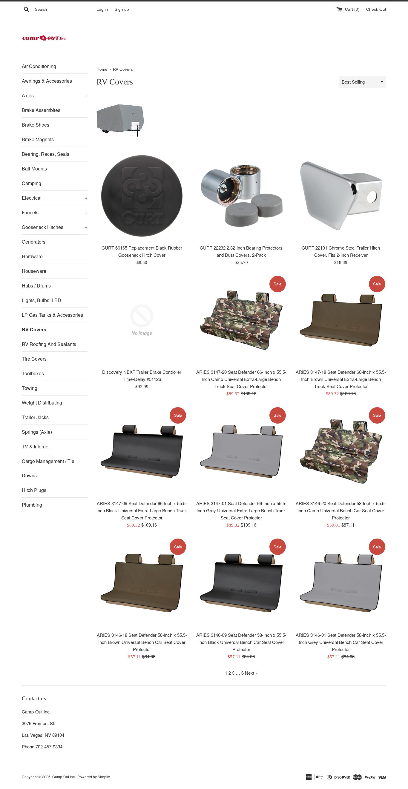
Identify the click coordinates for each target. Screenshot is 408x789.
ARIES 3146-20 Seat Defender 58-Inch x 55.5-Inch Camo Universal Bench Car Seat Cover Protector (341, 510)
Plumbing (32, 504)
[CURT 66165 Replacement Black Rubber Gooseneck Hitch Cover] (141, 195)
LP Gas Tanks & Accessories (52, 314)
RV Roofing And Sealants (49, 344)
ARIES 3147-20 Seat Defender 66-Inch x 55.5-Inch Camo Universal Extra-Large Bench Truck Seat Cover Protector (241, 379)
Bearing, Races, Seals (45, 153)
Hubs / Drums (36, 285)
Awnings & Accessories (47, 80)
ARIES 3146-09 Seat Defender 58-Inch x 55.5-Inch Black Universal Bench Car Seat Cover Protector (241, 642)
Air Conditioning (39, 66)
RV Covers (34, 329)
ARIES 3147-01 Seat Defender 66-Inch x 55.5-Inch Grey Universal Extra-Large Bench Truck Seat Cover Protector (241, 510)
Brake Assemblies (41, 110)
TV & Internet (36, 446)
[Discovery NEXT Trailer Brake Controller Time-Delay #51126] (141, 320)
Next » (251, 673)
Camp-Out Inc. (64, 776)
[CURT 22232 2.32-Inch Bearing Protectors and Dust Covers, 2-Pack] (241, 195)
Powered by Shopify (93, 776)
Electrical (55, 197)
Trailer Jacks (35, 417)
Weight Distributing (42, 402)
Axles (55, 95)
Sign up (122, 9)
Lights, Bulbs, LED (41, 300)
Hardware (32, 256)
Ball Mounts (34, 168)
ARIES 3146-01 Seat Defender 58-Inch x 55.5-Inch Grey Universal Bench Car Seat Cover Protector (341, 642)
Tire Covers (34, 358)
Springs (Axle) (37, 431)
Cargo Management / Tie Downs (48, 468)
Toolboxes (33, 373)
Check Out (376, 9)
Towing (29, 387)
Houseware (34, 270)
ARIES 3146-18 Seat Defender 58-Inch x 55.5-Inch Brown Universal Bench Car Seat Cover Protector (142, 642)
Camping (31, 183)
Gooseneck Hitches (55, 227)
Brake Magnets (38, 139)
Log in (102, 9)
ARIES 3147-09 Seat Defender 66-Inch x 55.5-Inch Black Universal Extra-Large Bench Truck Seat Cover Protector (141, 510)
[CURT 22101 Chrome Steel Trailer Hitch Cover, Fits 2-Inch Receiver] (341, 195)
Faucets (55, 212)
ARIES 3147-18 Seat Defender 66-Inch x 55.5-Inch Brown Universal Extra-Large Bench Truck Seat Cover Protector (341, 379)
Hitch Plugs (34, 490)
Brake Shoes (35, 124)
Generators (33, 241)
